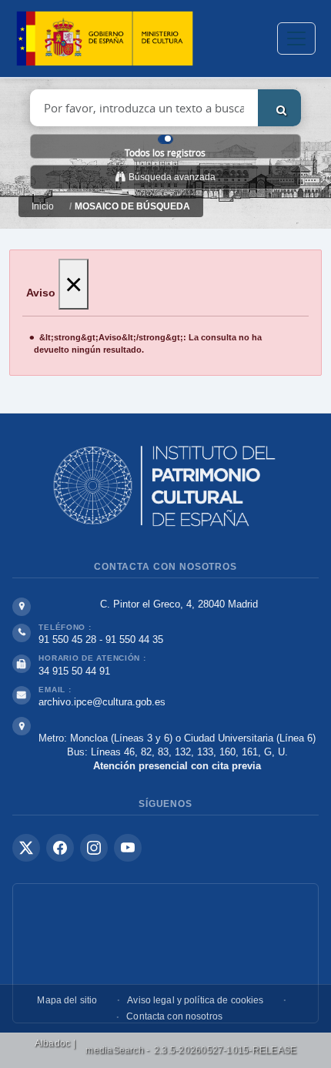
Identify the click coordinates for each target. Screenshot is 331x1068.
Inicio (43, 206)
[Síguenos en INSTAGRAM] (94, 848)
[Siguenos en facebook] (60, 848)
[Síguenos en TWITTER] (26, 848)
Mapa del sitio (67, 1000)
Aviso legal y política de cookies (195, 1000)
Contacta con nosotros (174, 1016)
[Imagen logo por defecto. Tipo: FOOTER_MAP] (165, 953)
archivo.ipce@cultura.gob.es (102, 702)
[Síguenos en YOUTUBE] (128, 848)
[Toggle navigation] (296, 38)
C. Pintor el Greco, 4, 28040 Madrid (179, 604)
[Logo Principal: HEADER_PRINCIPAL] (104, 39)
